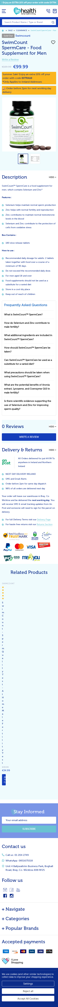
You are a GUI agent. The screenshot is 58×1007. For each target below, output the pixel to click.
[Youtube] (18, 890)
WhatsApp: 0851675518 (19, 860)
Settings (28, 983)
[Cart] (55, 11)
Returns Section (44, 524)
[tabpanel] (1, 683)
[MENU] (4, 11)
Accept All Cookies (28, 998)
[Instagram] (5, 890)
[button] (29, 961)
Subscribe (29, 828)
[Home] (3, 30)
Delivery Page (44, 519)
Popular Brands (22, 928)
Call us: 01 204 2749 (17, 854)
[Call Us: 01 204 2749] (48, 11)
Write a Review (10, 59)
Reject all (28, 991)
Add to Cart (5, 779)
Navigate (15, 909)
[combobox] (29, 22)
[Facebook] (11, 890)
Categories (17, 918)
